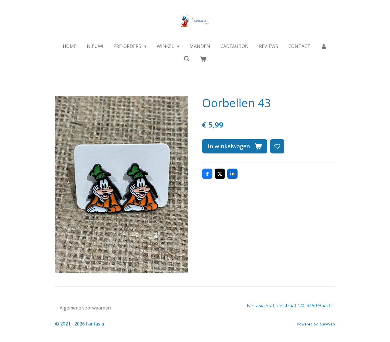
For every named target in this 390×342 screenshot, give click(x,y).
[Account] (324, 46)
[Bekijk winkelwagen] (203, 59)
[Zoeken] (187, 58)
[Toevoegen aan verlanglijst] (277, 146)
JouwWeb (327, 324)
